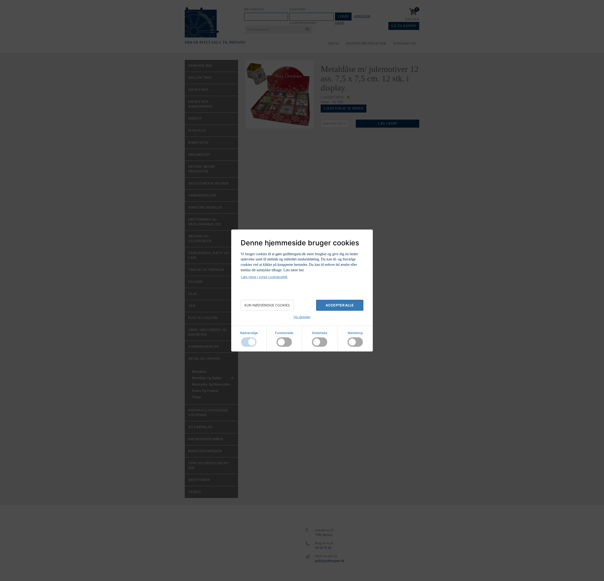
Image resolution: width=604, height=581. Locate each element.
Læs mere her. (293, 270)
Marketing (355, 333)
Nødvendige (249, 333)
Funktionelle (284, 333)
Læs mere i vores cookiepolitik (264, 277)
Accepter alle (340, 305)
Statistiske (319, 333)
